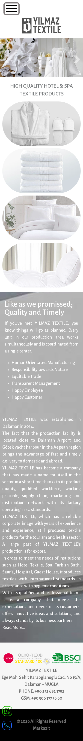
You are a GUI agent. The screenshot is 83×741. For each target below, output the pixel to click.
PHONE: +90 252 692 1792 (41, 691)
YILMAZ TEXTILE (41, 670)
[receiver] (7, 724)
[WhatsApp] (7, 710)
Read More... (13, 627)
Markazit (41, 728)
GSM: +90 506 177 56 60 (41, 698)
